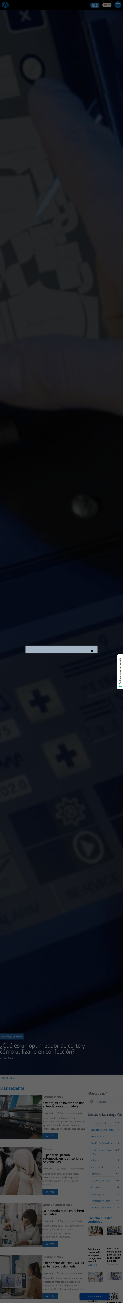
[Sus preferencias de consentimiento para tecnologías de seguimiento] (120, 671)
